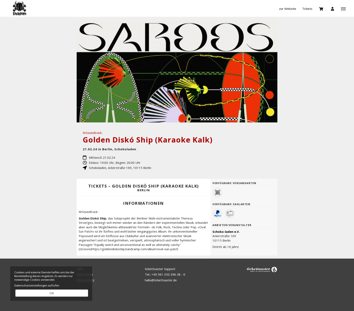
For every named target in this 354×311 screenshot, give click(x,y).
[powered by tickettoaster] (262, 269)
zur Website (287, 9)
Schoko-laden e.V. (226, 232)
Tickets (307, 9)
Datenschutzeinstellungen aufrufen (36, 285)
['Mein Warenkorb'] (321, 8)
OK (52, 293)
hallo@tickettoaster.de (161, 280)
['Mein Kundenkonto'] (332, 8)
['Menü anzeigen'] (343, 8)
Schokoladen (27, 8)
